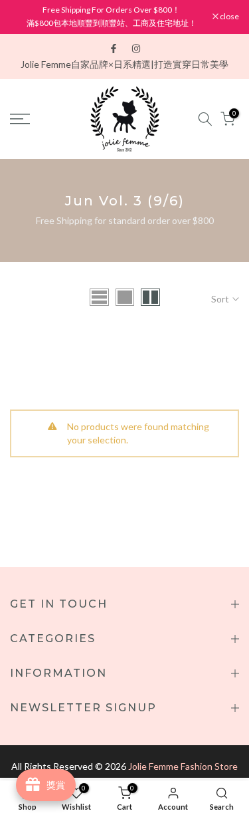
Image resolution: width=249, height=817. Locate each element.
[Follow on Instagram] (136, 49)
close (228, 17)
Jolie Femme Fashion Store (183, 766)
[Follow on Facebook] (113, 49)
